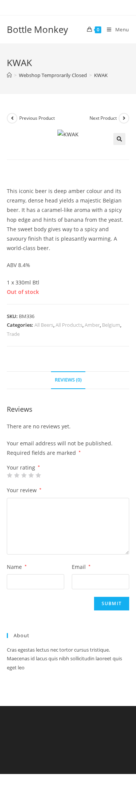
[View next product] (124, 118)
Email (81, 566)
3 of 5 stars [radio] (23, 475)
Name (17, 566)
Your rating (23, 467)
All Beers (43, 324)
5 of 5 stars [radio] (38, 475)
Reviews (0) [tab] (68, 380)
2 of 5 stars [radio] (16, 475)
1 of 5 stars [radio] (9, 475)
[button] (119, 139)
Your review (24, 490)
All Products (69, 324)
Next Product (103, 118)
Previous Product (37, 118)
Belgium (111, 324)
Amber (92, 324)
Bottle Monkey (37, 29)
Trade (13, 334)
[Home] (9, 75)
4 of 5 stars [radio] (31, 475)
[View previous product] (12, 118)
